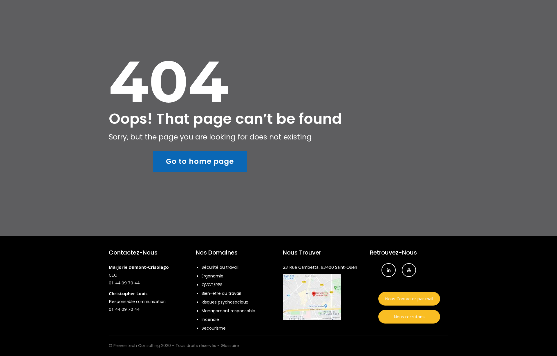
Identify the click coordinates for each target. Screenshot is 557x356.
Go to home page (200, 161)
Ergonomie (212, 276)
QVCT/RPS (212, 285)
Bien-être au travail (221, 293)
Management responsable (228, 311)
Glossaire (230, 345)
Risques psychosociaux (225, 302)
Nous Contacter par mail (409, 298)
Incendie (210, 319)
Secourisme (214, 328)
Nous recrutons (409, 316)
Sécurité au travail (220, 267)
